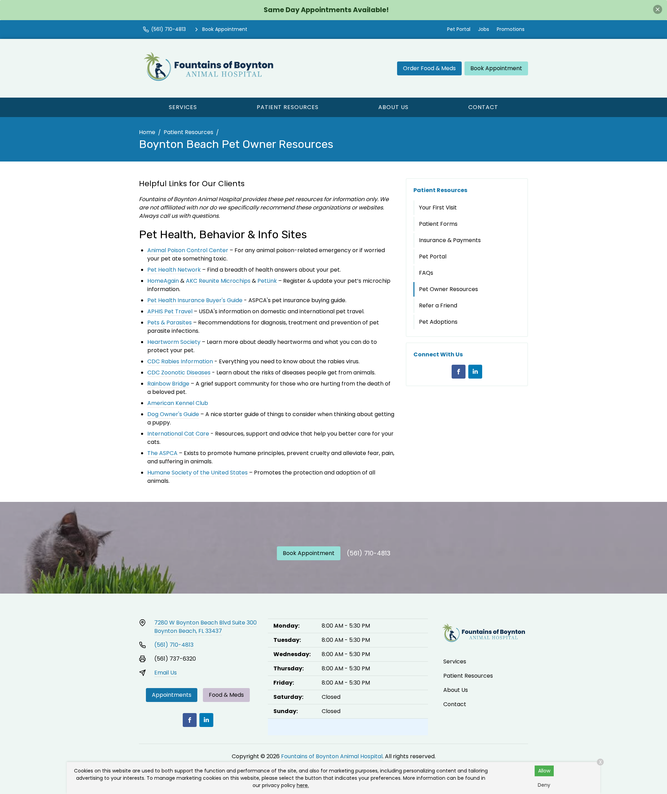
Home (147, 132)
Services (183, 107)
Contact (483, 107)
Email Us (165, 673)
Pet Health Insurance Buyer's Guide (194, 300)
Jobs (483, 29)
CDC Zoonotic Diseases (179, 373)
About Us (393, 107)
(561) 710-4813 (368, 553)
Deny (544, 784)
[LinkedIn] (475, 372)
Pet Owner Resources (448, 289)
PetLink (267, 281)
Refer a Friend (438, 305)
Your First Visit (438, 208)
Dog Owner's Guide (173, 414)
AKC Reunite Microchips (218, 281)
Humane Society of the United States (197, 473)
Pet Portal (458, 29)
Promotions (511, 29)
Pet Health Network (174, 270)
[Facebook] (459, 372)
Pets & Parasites (169, 322)
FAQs (426, 273)
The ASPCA (162, 453)
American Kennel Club (177, 403)
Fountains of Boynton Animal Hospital (331, 756)
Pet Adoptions (438, 322)
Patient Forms (438, 224)
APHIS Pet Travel (169, 311)
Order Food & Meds (429, 68)
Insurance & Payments (450, 240)
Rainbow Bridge (168, 384)
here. (303, 785)
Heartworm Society (173, 342)
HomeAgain (163, 281)
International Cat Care (178, 434)
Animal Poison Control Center (187, 250)
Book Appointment (496, 68)
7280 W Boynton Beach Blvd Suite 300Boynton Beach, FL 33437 (205, 627)
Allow (544, 770)
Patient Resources (288, 107)
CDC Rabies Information (180, 361)
